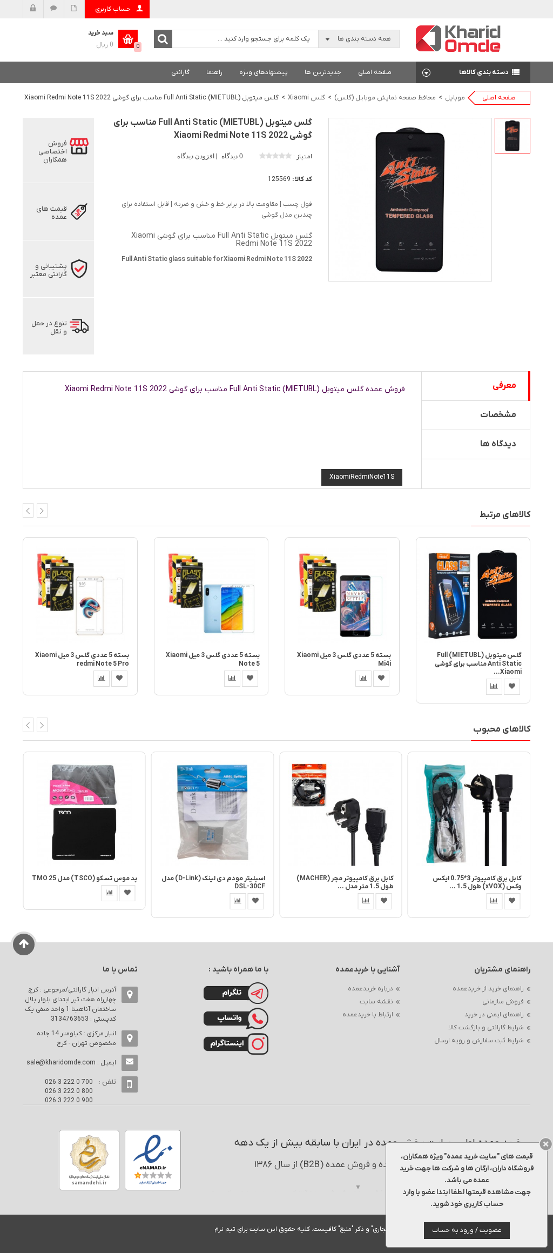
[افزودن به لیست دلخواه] (119, 679)
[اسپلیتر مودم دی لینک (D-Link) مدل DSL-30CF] (213, 813)
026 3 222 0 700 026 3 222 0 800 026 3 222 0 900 (69, 1091)
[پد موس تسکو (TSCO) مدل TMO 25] (84, 813)
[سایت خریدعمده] (458, 38)
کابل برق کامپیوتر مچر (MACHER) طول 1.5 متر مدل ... (345, 882)
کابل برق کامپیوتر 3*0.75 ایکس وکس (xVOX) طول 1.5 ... (477, 882)
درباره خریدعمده (370, 988)
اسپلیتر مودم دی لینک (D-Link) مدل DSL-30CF (213, 882)
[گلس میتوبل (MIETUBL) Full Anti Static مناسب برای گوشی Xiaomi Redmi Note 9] (473, 594)
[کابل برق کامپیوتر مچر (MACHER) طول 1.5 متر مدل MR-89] (341, 813)
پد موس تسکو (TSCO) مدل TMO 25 (84, 878)
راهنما (214, 72)
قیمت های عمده (51, 213)
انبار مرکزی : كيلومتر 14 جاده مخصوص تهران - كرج (76, 1038)
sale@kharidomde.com (61, 1062)
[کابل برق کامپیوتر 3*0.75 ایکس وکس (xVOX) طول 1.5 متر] (469, 813)
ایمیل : (71, 1062)
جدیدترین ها (323, 72)
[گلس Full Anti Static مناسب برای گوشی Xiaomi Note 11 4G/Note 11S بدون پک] (512, 135)
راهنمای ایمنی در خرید (494, 1014)
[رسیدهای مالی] (74, 9)
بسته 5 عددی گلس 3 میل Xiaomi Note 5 (213, 659)
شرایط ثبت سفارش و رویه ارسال (479, 1040)
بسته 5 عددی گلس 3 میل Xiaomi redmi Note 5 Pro (82, 659)
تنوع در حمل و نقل (49, 327)
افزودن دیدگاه (196, 156)
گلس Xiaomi (306, 97)
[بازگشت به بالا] (24, 944)
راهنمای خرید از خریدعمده (488, 988)
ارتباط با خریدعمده (367, 1014)
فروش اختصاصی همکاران (52, 151)
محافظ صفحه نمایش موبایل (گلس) (385, 97)
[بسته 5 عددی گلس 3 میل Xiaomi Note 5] (211, 594)
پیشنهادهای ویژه (263, 72)
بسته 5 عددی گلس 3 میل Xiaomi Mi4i (344, 659)
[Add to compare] (101, 679)
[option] (512, 135)
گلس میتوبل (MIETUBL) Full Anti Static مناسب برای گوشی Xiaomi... (478, 663)
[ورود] (33, 9)
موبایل (455, 97)
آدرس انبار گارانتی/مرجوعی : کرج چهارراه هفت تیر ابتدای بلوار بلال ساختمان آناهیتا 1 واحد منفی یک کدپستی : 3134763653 (70, 1004)
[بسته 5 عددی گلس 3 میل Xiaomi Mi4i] (342, 594)
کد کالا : (302, 179)
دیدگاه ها (498, 444)
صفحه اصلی (375, 72)
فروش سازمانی (503, 1001)
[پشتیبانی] (54, 9)
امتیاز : (302, 156)
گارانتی (180, 72)
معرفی (504, 385)
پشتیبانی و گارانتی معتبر (48, 270)
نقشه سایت (376, 1001)
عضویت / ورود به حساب (467, 1230)
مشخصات (498, 415)
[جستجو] (163, 39)
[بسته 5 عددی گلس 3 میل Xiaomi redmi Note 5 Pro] (80, 594)
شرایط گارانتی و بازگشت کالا (486, 1027)
